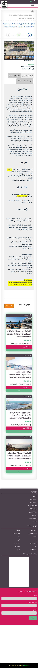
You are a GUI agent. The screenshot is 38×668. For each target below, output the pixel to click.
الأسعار (17, 75)
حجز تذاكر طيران (33, 512)
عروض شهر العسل (32, 509)
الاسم (35, 595)
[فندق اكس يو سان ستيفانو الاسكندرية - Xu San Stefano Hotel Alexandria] (19, 324)
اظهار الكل (8, 306)
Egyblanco (26, 665)
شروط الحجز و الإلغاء (24, 81)
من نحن (35, 496)
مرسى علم (17, 546)
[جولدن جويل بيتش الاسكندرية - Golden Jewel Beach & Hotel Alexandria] (19, 364)
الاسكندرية (27, 315)
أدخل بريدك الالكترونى (32, 603)
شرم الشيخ (17, 543)
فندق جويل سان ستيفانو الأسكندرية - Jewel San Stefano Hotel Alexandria (20, 415)
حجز (10, 75)
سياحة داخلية (33, 499)
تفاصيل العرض (27, 75)
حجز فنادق (34, 515)
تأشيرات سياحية (33, 518)
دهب (35, 540)
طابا (36, 546)
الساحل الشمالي (33, 534)
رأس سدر (18, 540)
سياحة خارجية (33, 503)
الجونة (18, 530)
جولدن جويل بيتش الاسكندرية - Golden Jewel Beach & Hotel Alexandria (20, 374)
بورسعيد (18, 537)
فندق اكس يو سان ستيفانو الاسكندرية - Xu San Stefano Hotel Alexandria (19, 334)
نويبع (18, 549)
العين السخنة (17, 534)
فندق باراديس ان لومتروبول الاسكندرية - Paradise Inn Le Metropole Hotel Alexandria (19, 456)
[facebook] (34, 1)
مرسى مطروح (33, 549)
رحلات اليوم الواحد (32, 506)
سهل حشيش (33, 543)
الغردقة (35, 537)
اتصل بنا (35, 522)
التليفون (35, 610)
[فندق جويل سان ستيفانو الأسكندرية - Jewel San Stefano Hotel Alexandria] (19, 405)
